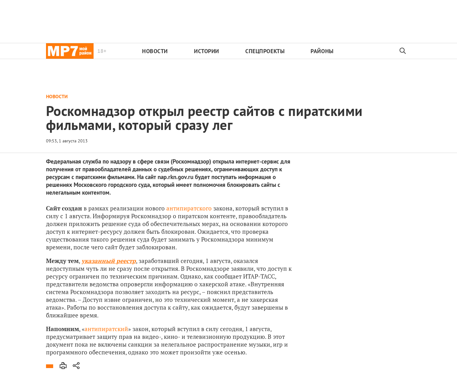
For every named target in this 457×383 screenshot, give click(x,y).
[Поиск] (403, 51)
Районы (322, 51)
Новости (155, 51)
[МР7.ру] (70, 51)
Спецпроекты (264, 51)
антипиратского (189, 208)
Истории (206, 51)
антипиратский (106, 329)
